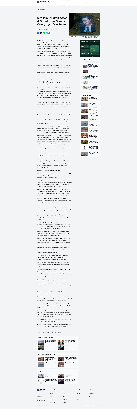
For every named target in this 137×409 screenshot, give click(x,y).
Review (77, 394)
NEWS (38, 5)
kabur (55, 332)
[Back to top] (135, 407)
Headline (43, 332)
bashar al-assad (50, 332)
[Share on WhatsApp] (44, 33)
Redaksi (77, 399)
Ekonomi (51, 400)
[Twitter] (37, 400)
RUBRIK (56, 5)
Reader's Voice (91, 393)
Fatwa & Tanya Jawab (66, 394)
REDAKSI (82, 5)
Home (38, 9)
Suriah (39, 332)
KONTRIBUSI (68, 5)
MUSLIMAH (73, 5)
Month (92, 62)
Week (88, 62)
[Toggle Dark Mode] (99, 2)
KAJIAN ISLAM (62, 5)
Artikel (77, 391)
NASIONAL (42, 5)
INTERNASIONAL (48, 5)
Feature (51, 396)
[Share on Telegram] (47, 33)
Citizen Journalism (92, 391)
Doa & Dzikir (65, 397)
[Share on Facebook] (38, 33)
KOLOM (78, 5)
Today (83, 62)
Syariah (64, 393)
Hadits (64, 396)
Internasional (52, 391)
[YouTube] (42, 400)
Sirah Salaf (65, 400)
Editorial (51, 397)
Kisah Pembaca (91, 394)
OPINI (53, 5)
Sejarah (77, 396)
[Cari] (85, 2)
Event (90, 396)
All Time (96, 62)
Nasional (51, 393)
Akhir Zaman (65, 399)
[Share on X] (41, 33)
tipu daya (59, 332)
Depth (51, 394)
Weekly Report (52, 402)
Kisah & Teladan (78, 393)
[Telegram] (44, 400)
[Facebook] (39, 400)
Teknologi (51, 399)
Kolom (77, 397)
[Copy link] (49, 33)
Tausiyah (64, 402)
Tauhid (64, 391)
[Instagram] (41, 400)
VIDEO (86, 5)
